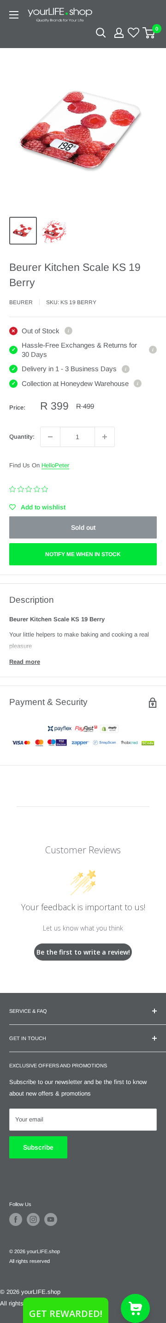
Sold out (83, 527)
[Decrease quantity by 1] (50, 437)
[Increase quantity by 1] (104, 437)
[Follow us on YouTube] (50, 1219)
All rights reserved (29, 1261)
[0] (149, 32)
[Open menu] (13, 14)
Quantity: (22, 436)
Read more (24, 661)
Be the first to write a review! (83, 952)
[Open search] (101, 33)
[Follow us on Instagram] (33, 1219)
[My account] (119, 33)
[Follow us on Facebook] (15, 1219)
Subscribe (38, 1147)
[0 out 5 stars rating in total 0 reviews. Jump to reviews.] (31, 489)
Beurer (21, 302)
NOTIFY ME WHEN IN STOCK (83, 554)
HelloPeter (55, 465)
